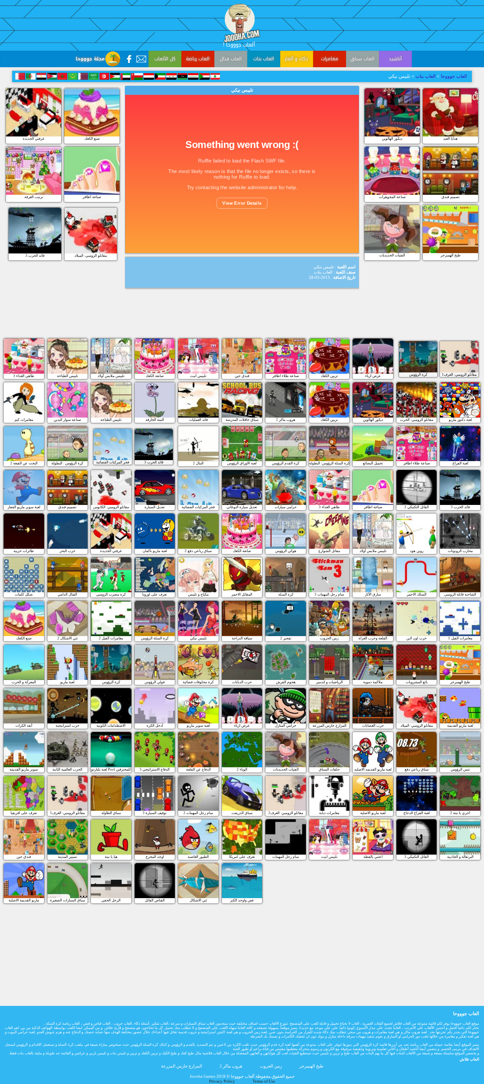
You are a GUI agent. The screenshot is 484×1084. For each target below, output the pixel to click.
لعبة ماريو (67, 682)
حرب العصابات (373, 725)
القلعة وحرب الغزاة (373, 638)
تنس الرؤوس (460, 769)
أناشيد (395, 58)
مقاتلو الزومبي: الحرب (416, 420)
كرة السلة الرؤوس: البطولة (329, 463)
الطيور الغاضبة (198, 857)
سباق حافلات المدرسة (242, 420)
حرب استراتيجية (67, 725)
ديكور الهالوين (392, 138)
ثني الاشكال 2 (67, 638)
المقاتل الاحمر (241, 594)
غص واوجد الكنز (242, 900)
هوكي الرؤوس (285, 551)
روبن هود (416, 551)
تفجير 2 (285, 638)
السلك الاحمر (416, 594)
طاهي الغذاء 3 (23, 376)
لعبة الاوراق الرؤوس (241, 463)
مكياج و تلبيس (198, 594)
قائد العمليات (198, 420)
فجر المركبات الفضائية (112, 462)
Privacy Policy (222, 1081)
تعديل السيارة (155, 507)
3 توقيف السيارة (155, 813)
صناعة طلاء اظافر (285, 376)
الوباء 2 (242, 769)
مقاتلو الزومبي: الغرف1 (459, 374)
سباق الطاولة (111, 813)
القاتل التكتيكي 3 (416, 857)
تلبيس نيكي (198, 638)
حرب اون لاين (416, 638)
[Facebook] (129, 59)
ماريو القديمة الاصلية (24, 900)
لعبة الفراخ (460, 463)
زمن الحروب (329, 638)
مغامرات (329, 58)
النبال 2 (198, 463)
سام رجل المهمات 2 (198, 813)
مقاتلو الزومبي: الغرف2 (285, 813)
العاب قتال (231, 58)
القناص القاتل (155, 900)
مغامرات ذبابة (329, 813)
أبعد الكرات (23, 725)
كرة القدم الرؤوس (285, 463)
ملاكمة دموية (373, 682)
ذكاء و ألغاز (296, 58)
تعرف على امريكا (242, 857)
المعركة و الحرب (24, 682)
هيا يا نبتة (111, 857)
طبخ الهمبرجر (451, 255)
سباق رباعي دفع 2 (198, 551)
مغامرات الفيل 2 (111, 638)
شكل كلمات (24, 594)
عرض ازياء (373, 376)
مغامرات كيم (23, 420)
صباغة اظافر (92, 197)
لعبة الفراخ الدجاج (416, 813)
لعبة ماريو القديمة (460, 725)
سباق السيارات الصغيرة (67, 900)
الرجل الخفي (111, 900)
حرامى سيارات (286, 507)
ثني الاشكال (198, 900)
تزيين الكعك (329, 376)
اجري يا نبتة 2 (460, 813)
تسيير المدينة (67, 857)
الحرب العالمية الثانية (67, 769)
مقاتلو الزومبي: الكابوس (111, 507)
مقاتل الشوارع (329, 551)
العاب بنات (263, 58)
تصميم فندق (451, 197)
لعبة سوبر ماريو (198, 725)
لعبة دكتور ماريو (460, 420)
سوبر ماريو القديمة (24, 769)
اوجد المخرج (155, 857)
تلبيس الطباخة (67, 376)
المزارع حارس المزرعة (329, 725)
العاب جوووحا (453, 76)
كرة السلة (285, 594)
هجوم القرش (286, 682)
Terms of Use (264, 1081)
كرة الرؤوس (418, 374)
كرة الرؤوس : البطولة (67, 463)
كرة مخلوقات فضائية (198, 682)
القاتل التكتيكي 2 (416, 507)
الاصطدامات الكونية (110, 725)
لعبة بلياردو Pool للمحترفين (111, 769)
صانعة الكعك (155, 376)
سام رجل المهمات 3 (329, 594)
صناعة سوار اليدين (67, 420)
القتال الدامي (67, 594)
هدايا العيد (450, 138)
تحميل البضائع (373, 463)
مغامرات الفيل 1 (460, 638)
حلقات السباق (329, 769)
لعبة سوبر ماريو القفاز (24, 507)
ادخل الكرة (155, 725)
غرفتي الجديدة (33, 138)
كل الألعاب (164, 58)
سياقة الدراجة (242, 638)
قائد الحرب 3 (34, 255)
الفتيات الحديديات (392, 255)
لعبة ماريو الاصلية (373, 813)
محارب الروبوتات (460, 551)
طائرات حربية (23, 551)
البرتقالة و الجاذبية (460, 857)
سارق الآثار (373, 594)
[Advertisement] (242, 319)
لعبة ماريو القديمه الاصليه (372, 769)
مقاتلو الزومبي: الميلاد (90, 255)
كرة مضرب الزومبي (111, 594)
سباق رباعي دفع (417, 769)
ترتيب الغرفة (33, 197)
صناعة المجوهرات (392, 197)
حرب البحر (67, 551)
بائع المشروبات (417, 682)
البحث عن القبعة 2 (24, 463)
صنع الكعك (92, 138)
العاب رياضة (197, 58)
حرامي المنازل (285, 725)
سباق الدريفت (242, 813)
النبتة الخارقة (155, 420)
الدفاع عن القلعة (198, 769)
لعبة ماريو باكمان (155, 551)
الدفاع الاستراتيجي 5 (155, 769)
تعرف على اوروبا (154, 594)
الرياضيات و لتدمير (329, 682)
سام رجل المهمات (285, 857)
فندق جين (242, 376)
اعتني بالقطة (373, 857)
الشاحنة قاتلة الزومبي (460, 594)
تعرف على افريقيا (24, 813)
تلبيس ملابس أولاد (110, 376)
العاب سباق (362, 58)
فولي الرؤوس (155, 682)
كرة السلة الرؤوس (155, 638)
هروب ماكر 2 (285, 420)
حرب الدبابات (242, 682)
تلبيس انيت (198, 376)
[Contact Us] (141, 59)
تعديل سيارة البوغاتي (242, 507)
